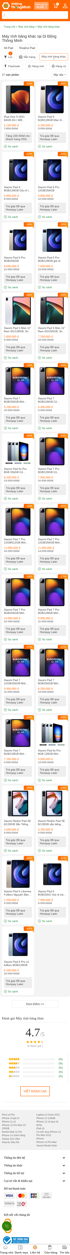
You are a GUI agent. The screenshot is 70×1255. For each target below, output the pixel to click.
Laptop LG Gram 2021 (48, 1114)
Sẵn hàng (29, 56)
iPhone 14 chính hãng (13, 1135)
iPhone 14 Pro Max (46, 1142)
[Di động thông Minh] (16, 6)
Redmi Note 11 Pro (12, 1132)
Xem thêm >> (35, 1004)
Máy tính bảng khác (54, 56)
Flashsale (14, 66)
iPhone (40, 1138)
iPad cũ (40, 1128)
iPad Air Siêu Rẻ (10, 1142)
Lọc (10, 55)
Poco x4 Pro (8, 1114)
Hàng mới (38, 66)
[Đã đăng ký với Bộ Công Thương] (15, 1240)
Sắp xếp (58, 74)
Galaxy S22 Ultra (11, 1139)
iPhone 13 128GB (45, 1118)
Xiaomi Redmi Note (46, 1145)
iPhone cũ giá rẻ (10, 1118)
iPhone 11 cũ (9, 1121)
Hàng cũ (61, 66)
